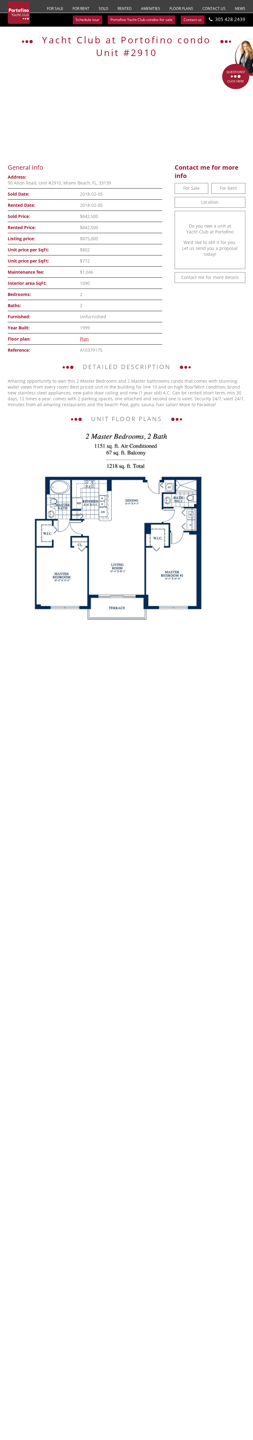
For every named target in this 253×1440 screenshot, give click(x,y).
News (240, 8)
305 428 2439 (230, 19)
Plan (84, 339)
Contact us (214, 8)
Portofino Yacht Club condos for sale (141, 19)
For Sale (55, 8)
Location (209, 202)
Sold (103, 8)
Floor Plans (181, 8)
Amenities (150, 8)
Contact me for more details (210, 277)
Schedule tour (87, 19)
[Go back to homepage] (19, 13)
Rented (125, 8)
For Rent (81, 8)
